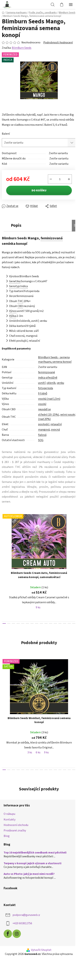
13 (64, 623)
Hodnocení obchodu (16, 825)
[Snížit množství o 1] (51, 179)
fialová (42, 435)
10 (50, 623)
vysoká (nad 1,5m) (49, 399)
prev (4, 538)
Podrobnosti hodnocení (58, 42)
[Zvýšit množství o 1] (69, 179)
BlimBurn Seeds (21, 48)
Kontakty (9, 820)
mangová (44, 430)
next (74, 538)
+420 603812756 (22, 923)
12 (60, 623)
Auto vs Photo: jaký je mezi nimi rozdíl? (29, 874)
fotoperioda (45, 388)
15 (73, 623)
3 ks (29, 752)
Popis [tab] (16, 225)
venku (60, 383)
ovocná (55, 430)
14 (69, 623)
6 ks (38, 752)
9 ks (38, 607)
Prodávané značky (15, 830)
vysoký (42, 404)
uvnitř (41, 383)
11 (55, 623)
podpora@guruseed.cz (26, 915)
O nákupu (9, 814)
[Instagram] (17, 934)
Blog (7, 836)
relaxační (56, 424)
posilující (43, 424)
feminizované (46, 372)
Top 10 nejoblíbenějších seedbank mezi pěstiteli (35, 852)
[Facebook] (8, 934)
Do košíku (39, 190)
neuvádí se (44, 409)
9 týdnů (42, 393)
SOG (40, 440)
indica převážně (47, 378)
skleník (51, 383)
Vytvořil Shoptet (41, 950)
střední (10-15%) (48, 415)
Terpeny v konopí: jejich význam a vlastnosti (32, 863)
